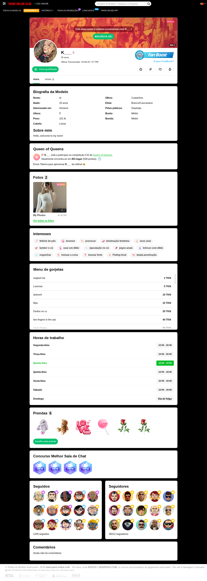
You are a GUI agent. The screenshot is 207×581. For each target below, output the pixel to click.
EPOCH (92, 567)
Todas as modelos (12, 11)
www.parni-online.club (58, 567)
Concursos (88, 11)
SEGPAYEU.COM (108, 567)
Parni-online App (109, 11)
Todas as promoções (67, 11)
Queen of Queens (102, 155)
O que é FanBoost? (164, 61)
